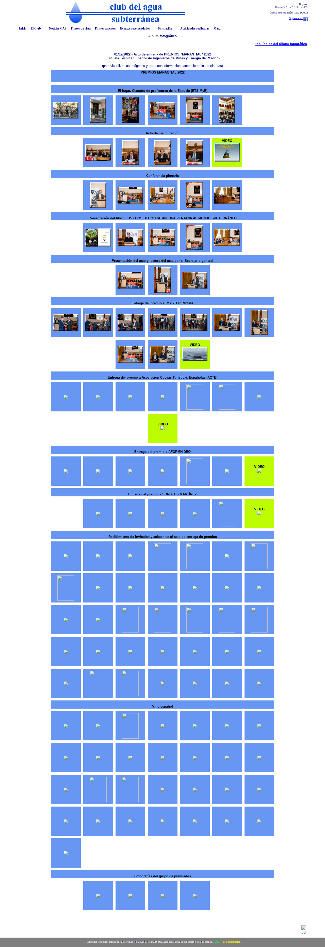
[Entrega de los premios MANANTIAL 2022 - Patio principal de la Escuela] (227, 121)
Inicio (22, 28)
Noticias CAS (58, 28)
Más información (231, 941)
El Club (36, 28)
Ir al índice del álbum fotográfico (281, 44)
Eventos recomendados (135, 28)
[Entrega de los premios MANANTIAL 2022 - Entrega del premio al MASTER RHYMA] (65, 329)
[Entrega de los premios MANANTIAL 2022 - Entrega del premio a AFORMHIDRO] (66, 472)
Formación (165, 28)
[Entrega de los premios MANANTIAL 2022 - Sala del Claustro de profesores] (162, 117)
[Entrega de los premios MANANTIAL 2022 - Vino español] (66, 726)
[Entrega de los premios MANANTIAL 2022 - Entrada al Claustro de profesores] (130, 121)
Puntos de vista (81, 28)
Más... (217, 28)
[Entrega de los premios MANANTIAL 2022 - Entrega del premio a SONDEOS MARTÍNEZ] (98, 514)
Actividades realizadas (194, 28)
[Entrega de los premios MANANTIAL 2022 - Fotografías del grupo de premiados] (98, 896)
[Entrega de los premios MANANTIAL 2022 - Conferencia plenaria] (98, 206)
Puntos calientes (105, 28)
